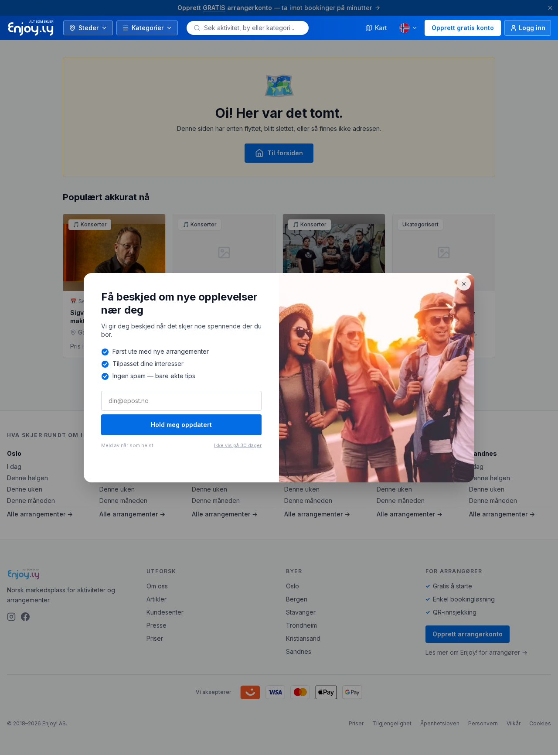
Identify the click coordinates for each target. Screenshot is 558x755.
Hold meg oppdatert (181, 424)
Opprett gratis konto (463, 27)
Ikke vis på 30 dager (238, 445)
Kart (381, 27)
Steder (88, 27)
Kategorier (147, 27)
